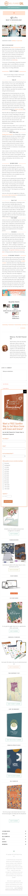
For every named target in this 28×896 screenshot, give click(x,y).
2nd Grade (6, 469)
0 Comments (22, 328)
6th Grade (6, 477)
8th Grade (6, 481)
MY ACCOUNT (4, 833)
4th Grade (6, 473)
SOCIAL (3, 839)
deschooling (5, 324)
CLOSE (25, 391)
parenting (24, 324)
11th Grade (6, 486)
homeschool (11, 324)
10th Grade (6, 484)
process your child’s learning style (9, 195)
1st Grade (6, 467)
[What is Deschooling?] (14, 30)
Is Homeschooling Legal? (7, 310)
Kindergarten (7, 465)
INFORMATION (4, 844)
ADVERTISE (4, 841)
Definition (14, 17)
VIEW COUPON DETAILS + (14, 7)
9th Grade (6, 482)
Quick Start (19, 40)
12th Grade (6, 488)
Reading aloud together (7, 134)
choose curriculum (19, 109)
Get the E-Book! (8, 501)
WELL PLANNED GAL (6, 836)
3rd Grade (6, 471)
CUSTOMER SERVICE (6, 831)
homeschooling (18, 324)
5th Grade (6, 475)
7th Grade (6, 479)
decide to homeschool (16, 47)
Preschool (6, 463)
